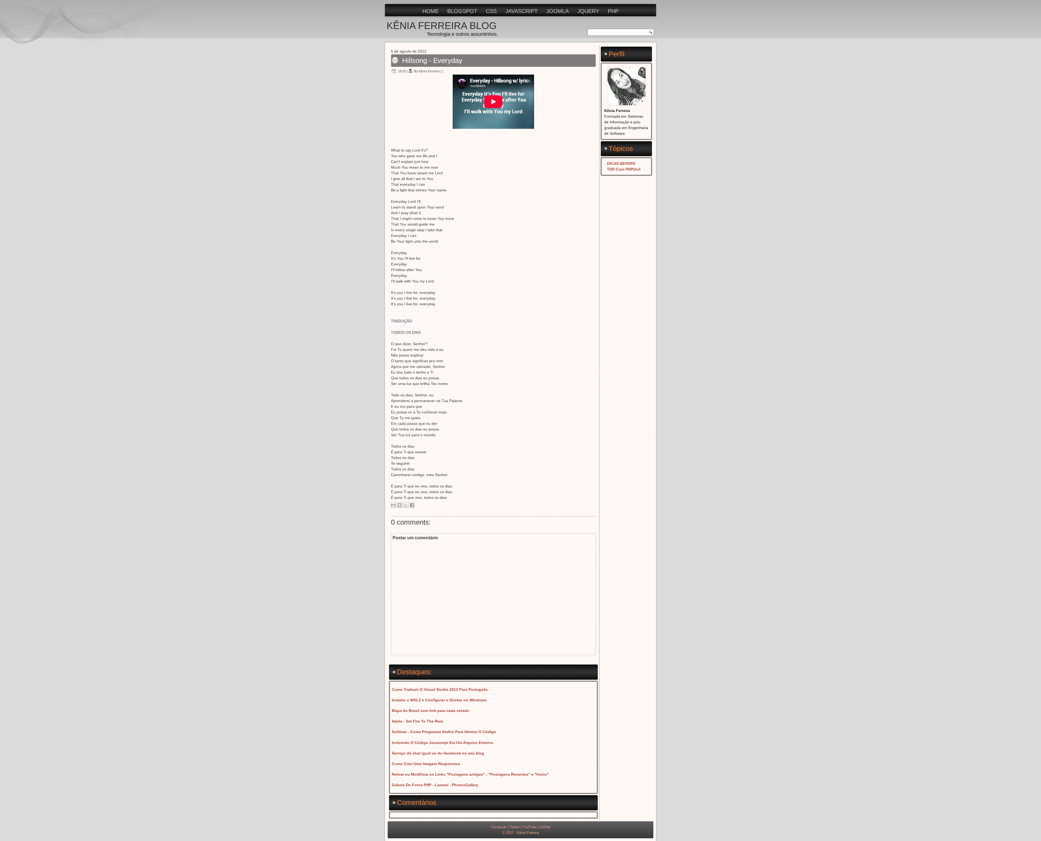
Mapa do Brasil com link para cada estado (430, 710)
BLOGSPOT (462, 11)
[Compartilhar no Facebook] (412, 505)
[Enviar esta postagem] (444, 71)
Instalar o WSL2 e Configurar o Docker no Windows (439, 700)
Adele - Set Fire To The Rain (417, 721)
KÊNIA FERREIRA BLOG (442, 25)
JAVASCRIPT (521, 11)
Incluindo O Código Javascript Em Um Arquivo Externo (442, 742)
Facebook (498, 827)
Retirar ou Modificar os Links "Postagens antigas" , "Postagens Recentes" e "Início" (470, 774)
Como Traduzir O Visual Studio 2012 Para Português (440, 689)
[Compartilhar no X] (406, 505)
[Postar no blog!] (399, 505)
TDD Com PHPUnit (624, 169)
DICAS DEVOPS (621, 163)
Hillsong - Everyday (432, 60)
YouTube (529, 827)
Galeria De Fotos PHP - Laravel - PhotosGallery (435, 785)
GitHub (544, 827)
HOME (430, 11)
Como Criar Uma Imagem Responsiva (426, 764)
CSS (491, 11)
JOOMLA (557, 11)
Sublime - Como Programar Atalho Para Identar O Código (444, 732)
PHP (613, 11)
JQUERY (588, 11)
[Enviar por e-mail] (393, 505)
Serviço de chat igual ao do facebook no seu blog (438, 753)
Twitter (514, 827)
